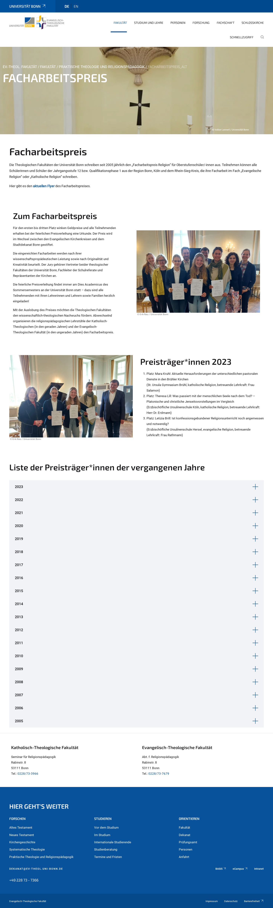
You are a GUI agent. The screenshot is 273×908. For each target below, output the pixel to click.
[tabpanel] (136, 90)
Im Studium (102, 835)
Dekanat (184, 835)
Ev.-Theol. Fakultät (20, 67)
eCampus (238, 868)
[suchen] (261, 39)
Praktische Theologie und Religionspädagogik (102, 67)
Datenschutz (231, 901)
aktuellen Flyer (44, 186)
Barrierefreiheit (252, 901)
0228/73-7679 (158, 773)
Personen (177, 22)
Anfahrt (184, 857)
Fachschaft (225, 22)
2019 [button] (19, 539)
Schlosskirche (253, 22)
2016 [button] (19, 578)
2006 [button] (19, 708)
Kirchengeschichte (22, 842)
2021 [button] (19, 513)
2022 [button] (19, 500)
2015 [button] (19, 591)
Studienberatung (105, 849)
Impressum (212, 901)
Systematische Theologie (27, 849)
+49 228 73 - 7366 (23, 880)
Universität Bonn (24, 6)
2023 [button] (19, 486)
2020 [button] (19, 526)
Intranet (259, 868)
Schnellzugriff (242, 37)
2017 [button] (19, 565)
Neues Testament (21, 835)
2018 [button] (19, 552)
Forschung (201, 22)
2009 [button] (19, 669)
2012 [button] (19, 630)
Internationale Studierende (112, 842)
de (67, 6)
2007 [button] (19, 695)
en (76, 6)
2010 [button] (19, 656)
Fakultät (120, 22)
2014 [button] (19, 604)
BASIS (218, 868)
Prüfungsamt (188, 842)
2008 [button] (19, 682)
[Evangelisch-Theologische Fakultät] (36, 22)
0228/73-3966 (27, 773)
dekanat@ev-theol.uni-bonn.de (36, 868)
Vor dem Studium (106, 827)
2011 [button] (19, 643)
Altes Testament (20, 827)
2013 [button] (19, 617)
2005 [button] (19, 721)
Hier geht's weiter (39, 806)
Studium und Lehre (148, 22)
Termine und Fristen (108, 857)
